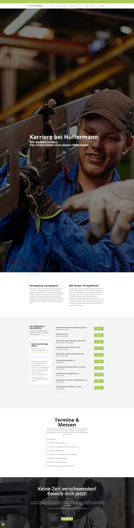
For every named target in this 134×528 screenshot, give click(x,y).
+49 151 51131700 (41, 1)
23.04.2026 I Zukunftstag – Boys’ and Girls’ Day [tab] (61, 466)
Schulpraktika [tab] (52, 439)
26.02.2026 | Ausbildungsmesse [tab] (57, 458)
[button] (3, 525)
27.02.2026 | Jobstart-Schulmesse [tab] (57, 462)
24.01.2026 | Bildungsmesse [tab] (56, 450)
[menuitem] (104, 2)
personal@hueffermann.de (40, 352)
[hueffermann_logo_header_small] (35, 6)
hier (38, 381)
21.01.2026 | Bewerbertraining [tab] (57, 443)
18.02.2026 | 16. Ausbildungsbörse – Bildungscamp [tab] (62, 454)
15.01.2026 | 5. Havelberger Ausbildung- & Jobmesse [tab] (63, 447)
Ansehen (99, 328)
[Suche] (106, 6)
